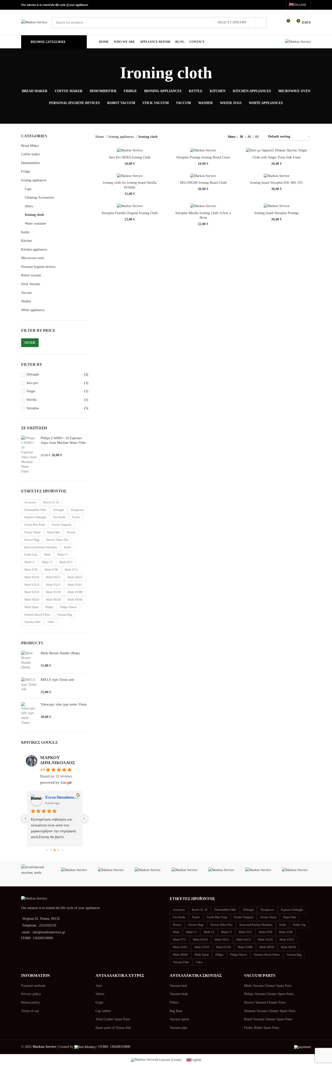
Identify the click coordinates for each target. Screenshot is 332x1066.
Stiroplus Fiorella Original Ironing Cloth (130, 213)
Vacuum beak (179, 994)
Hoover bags (32, 540)
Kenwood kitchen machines (40, 547)
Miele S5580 (75, 592)
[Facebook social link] (266, 5)
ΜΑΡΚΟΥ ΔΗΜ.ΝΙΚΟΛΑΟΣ (57, 760)
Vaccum (26, 293)
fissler (76, 517)
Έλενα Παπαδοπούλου (62, 797)
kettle (67, 547)
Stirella (31, 400)
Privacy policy (31, 994)
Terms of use (30, 1011)
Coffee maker (30, 154)
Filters (174, 1002)
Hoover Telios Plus (57, 540)
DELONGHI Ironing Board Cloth (203, 182)
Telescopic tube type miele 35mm (64, 704)
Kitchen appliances (34, 249)
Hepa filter (53, 532)
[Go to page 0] (47, 850)
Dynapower (77, 510)
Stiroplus (32, 408)
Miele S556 (31, 569)
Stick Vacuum (30, 284)
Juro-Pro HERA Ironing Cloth (129, 157)
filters (29, 206)
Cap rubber (103, 1011)
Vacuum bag (64, 614)
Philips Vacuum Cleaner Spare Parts (268, 994)
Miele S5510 (31, 592)
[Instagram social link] (273, 5)
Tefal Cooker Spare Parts (113, 1019)
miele (47, 554)
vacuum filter (32, 622)
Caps (28, 189)
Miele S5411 (75, 584)
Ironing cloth (34, 215)
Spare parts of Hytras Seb (113, 1028)
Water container (35, 223)
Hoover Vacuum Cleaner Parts (264, 1002)
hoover (71, 532)
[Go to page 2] (55, 850)
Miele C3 (47, 562)
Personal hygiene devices (38, 267)
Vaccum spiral (179, 1019)
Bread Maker (30, 146)
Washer (26, 301)
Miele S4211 (53, 577)
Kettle (25, 232)
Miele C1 (62, 554)
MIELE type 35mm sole (57, 680)
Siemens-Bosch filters (37, 614)
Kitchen (26, 241)
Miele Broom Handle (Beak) (60, 653)
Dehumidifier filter (35, 510)
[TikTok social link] (280, 5)
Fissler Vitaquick (61, 524)
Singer (30, 391)
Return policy (30, 1002)
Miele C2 (29, 562)
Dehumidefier (30, 163)
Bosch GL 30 (51, 502)
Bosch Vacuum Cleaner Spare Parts (268, 1019)
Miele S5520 (53, 592)
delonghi (58, 510)
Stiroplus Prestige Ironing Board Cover (203, 157)
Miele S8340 (75, 599)
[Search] (261, 22)
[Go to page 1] (51, 850)
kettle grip (30, 554)
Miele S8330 (53, 599)
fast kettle (59, 517)
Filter (30, 342)
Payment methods (33, 985)
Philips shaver (68, 607)
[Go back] (114, 73)
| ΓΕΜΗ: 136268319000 (113, 1047)
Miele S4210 (31, 577)
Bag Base (176, 1011)
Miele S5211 (53, 584)
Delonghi (32, 374)
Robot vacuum (31, 275)
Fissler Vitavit (32, 532)
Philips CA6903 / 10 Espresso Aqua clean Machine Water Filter (63, 440)
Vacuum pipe (178, 1028)
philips (49, 607)
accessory (30, 502)
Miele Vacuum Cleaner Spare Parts (268, 985)
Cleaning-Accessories (39, 197)
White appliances (32, 310)
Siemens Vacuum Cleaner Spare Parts (269, 1011)
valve (50, 622)
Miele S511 (66, 562)
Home (100, 137)
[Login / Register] (277, 22)
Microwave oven (32, 258)
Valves (100, 994)
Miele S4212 (75, 577)
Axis (99, 985)
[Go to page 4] (62, 850)
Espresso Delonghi (35, 517)
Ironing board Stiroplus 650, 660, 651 (276, 182)
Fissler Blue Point (34, 524)
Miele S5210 (31, 584)
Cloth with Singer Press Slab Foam (276, 157)
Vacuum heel (178, 985)
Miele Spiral (31, 607)
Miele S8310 (31, 599)
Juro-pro (32, 383)
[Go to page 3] (58, 850)
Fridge (25, 171)
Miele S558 (51, 569)
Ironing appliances (33, 180)
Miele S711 (71, 569)
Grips (99, 1002)
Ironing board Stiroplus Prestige (276, 213)
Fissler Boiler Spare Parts (261, 1028)
